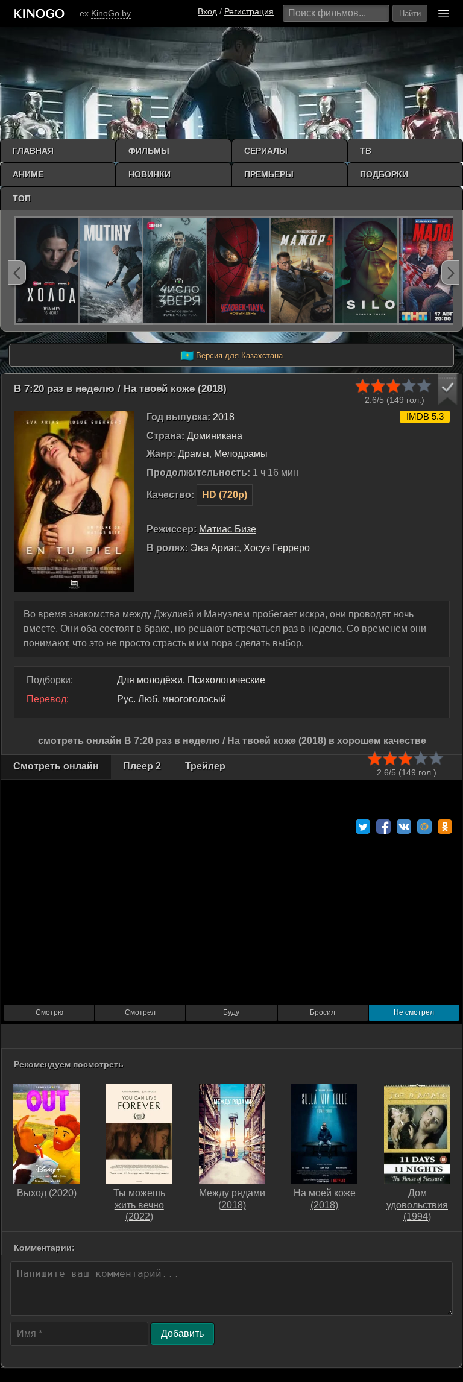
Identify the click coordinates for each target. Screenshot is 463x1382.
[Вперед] (450, 272)
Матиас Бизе (227, 529)
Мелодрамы (241, 454)
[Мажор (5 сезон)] (306, 270)
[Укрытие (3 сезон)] (370, 270)
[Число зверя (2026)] (179, 270)
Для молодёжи (150, 680)
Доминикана (214, 436)
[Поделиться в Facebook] (383, 826)
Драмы (193, 454)
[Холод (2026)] (51, 270)
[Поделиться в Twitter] (363, 826)
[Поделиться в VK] (404, 826)
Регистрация (249, 11)
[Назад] (17, 272)
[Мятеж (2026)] (115, 270)
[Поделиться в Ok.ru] (445, 826)
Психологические (226, 680)
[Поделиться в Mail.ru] (424, 826)
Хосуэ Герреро (277, 548)
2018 (224, 417)
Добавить (182, 1333)
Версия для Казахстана (231, 356)
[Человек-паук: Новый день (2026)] (243, 270)
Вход (207, 11)
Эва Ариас (215, 548)
